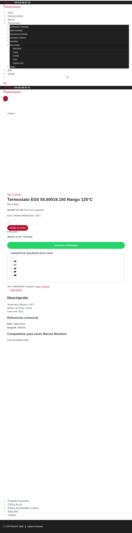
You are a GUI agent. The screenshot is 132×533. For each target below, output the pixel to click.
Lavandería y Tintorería (18, 37)
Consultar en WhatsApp (66, 245)
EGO (16, 204)
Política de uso (15, 504)
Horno (15, 59)
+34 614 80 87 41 (22, 2)
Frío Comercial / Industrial (19, 34)
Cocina (15, 52)
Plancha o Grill (18, 63)
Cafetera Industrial (16, 30)
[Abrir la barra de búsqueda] (67, 77)
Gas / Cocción (14, 194)
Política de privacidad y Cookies (23, 508)
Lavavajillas (14, 41)
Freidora (16, 56)
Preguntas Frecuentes (18, 501)
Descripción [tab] (16, 290)
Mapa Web (13, 511)
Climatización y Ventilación (19, 27)
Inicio (10, 12)
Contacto (12, 515)
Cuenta (11, 73)
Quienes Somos (15, 16)
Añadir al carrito (18, 228)
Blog (10, 70)
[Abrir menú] (5, 98)
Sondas (12, 67)
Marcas (11, 19)
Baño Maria (17, 48)
